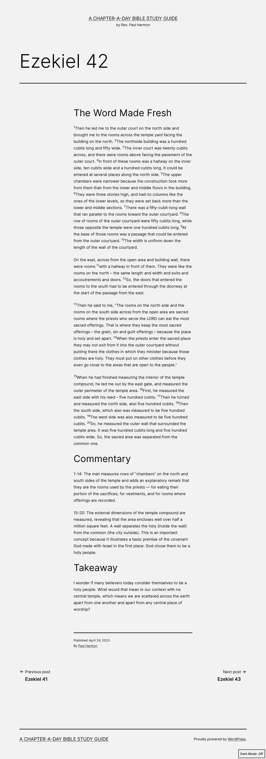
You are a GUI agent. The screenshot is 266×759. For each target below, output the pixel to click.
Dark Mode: (248, 754)
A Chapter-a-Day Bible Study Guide (133, 18)
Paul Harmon (87, 646)
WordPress (237, 739)
